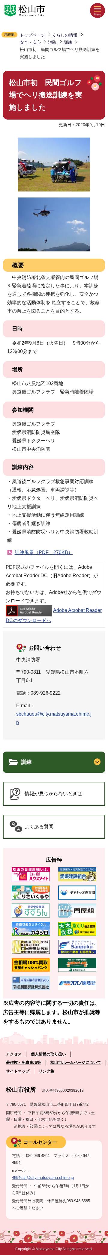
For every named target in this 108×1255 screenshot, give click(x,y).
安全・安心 (30, 42)
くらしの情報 (64, 35)
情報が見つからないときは (53, 793)
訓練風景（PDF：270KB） (44, 552)
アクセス (14, 1054)
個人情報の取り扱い (48, 1054)
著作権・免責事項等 (23, 1062)
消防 (52, 42)
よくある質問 (39, 826)
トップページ (32, 35)
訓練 (68, 42)
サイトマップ (17, 1071)
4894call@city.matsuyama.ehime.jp (43, 1177)
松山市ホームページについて (75, 1062)
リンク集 (46, 1071)
